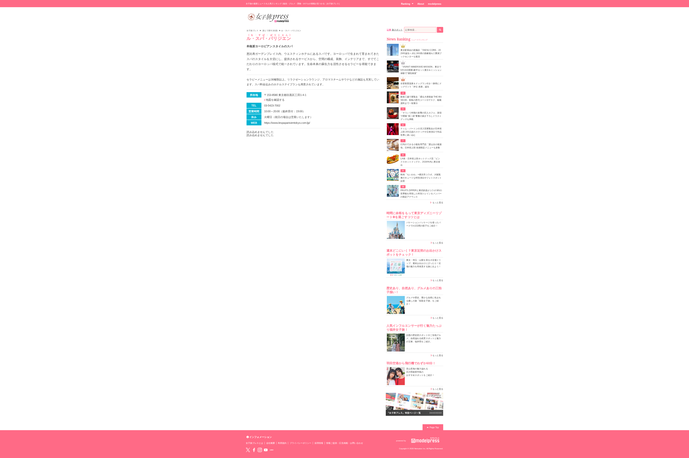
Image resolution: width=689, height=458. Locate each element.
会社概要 (270, 443)
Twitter (248, 450)
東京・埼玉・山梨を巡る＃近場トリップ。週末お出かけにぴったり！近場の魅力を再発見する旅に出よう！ (423, 263)
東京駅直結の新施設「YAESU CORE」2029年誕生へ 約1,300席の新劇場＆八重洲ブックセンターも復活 (421, 53)
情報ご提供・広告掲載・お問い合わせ (344, 443)
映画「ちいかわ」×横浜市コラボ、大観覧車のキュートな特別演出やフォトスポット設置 (421, 177)
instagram (260, 450)
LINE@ (271, 450)
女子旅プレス (252, 30)
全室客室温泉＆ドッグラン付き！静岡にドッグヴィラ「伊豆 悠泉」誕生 (421, 85)
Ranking (405, 4)
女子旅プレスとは (254, 443)
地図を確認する (275, 99)
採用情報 (319, 443)
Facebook (254, 450)
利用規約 (282, 443)
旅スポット (397, 30)
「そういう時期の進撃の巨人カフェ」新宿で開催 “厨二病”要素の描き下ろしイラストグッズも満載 (421, 116)
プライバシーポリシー (300, 443)
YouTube (266, 450)
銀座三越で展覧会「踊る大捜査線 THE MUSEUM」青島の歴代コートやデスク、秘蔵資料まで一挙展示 (421, 100)
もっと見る (437, 202)
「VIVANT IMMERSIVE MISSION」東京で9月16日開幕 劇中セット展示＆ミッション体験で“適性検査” (421, 70)
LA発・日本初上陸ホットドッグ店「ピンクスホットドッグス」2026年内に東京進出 (420, 161)
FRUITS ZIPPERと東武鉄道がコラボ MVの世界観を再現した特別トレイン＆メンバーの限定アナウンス (421, 193)
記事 (389, 30)
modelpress (434, 4)
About (420, 4)
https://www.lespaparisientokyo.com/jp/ (287, 122)
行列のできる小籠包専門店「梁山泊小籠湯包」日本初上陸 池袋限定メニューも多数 (421, 146)
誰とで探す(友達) (270, 30)
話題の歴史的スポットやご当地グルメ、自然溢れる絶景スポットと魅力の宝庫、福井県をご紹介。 (423, 338)
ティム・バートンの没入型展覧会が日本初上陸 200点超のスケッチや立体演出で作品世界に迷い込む (421, 131)
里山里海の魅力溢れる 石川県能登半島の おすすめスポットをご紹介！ (420, 371)
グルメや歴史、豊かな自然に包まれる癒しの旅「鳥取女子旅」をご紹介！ (423, 300)
